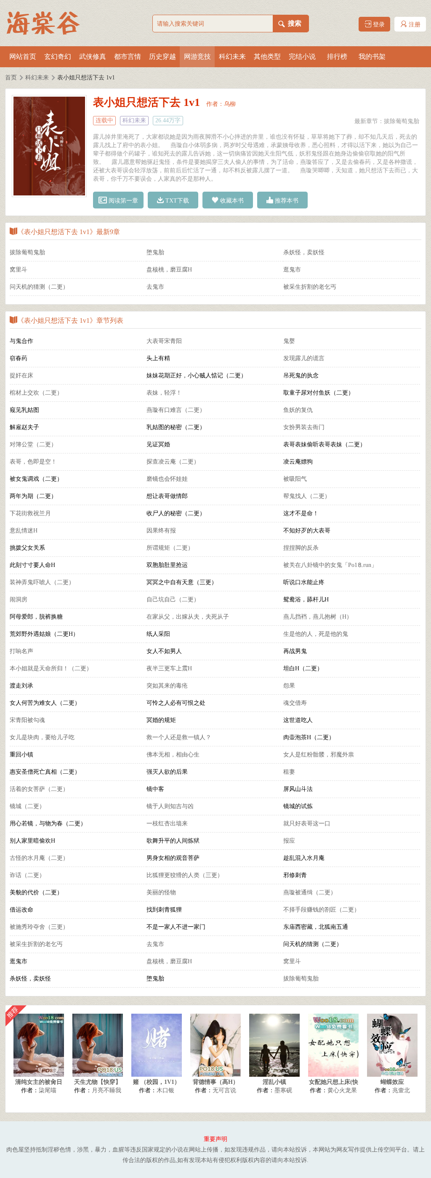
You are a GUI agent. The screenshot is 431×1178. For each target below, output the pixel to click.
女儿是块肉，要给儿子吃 (42, 737)
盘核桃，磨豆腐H (169, 269)
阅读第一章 (122, 201)
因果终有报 (161, 530)
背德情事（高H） (216, 1082)
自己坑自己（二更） (173, 599)
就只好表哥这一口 (306, 823)
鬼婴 (289, 341)
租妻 (289, 772)
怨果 (289, 686)
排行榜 (337, 56)
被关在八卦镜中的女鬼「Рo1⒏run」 (330, 565)
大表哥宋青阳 (164, 341)
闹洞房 (18, 599)
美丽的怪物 (161, 892)
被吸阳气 (295, 479)
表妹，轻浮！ (164, 393)
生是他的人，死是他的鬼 (315, 634)
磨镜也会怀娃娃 (167, 479)
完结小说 (302, 56)
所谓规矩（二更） (170, 548)
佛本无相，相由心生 (173, 754)
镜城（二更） (27, 806)
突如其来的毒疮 (167, 686)
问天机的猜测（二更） (39, 287)
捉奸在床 (21, 375)
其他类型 (267, 56)
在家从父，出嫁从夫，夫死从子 (187, 617)
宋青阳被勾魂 (27, 720)
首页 (11, 77)
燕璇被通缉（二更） (309, 892)
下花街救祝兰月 (30, 513)
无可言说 (224, 1090)
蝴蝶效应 (392, 1082)
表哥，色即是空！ (33, 462)
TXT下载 (176, 201)
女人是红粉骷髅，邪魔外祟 (318, 754)
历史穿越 (162, 56)
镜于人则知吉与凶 (170, 806)
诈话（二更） (27, 875)
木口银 (165, 1090)
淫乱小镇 (274, 1082)
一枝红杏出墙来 (167, 823)
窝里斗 (18, 269)
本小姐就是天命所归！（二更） (51, 668)
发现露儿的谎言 (304, 358)
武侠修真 (92, 56)
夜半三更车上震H (169, 668)
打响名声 (21, 651)
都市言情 (127, 56)
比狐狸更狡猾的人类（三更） (184, 875)
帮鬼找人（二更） (306, 496)
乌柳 (230, 104)
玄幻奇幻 (57, 56)
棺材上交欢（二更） (36, 393)
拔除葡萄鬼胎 (401, 121)
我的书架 (372, 56)
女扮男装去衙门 (304, 427)
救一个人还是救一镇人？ (178, 737)
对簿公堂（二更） (33, 444)
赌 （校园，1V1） (156, 1082)
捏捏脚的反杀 (301, 548)
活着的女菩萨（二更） (39, 789)
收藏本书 (231, 201)
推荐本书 (285, 201)
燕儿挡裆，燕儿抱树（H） (317, 617)
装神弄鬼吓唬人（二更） (42, 582)
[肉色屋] (47, 23)
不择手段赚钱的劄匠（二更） (321, 910)
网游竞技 (197, 56)
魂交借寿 (295, 703)
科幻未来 (232, 56)
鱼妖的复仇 (298, 410)
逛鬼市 (292, 269)
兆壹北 (401, 1090)
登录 (378, 24)
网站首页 (22, 56)
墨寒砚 (283, 1090)
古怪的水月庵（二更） (39, 858)
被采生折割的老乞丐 (309, 287)
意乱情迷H (23, 530)
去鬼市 (155, 287)
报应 (289, 841)
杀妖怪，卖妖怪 (304, 252)
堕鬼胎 (155, 252)
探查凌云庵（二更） (173, 462)
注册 (413, 24)
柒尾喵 (47, 1090)
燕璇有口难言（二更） (175, 410)
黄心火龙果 (342, 1090)
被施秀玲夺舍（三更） (39, 927)
